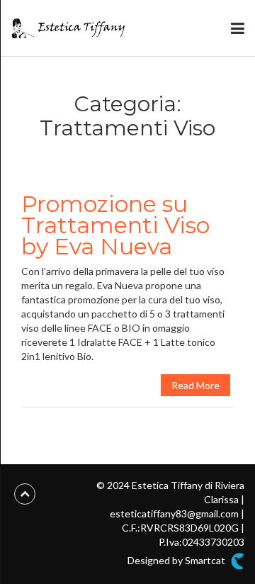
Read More (195, 385)
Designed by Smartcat (177, 560)
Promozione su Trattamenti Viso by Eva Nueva (115, 225)
